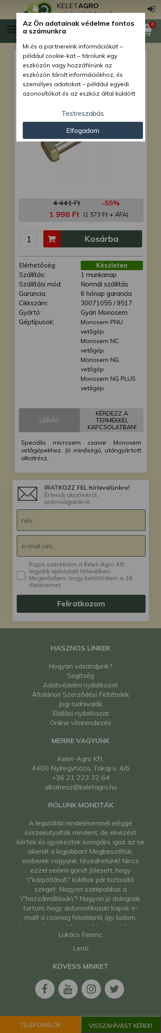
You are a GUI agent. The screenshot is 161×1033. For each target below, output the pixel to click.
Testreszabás (82, 113)
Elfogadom (82, 130)
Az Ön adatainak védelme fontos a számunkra (78, 27)
